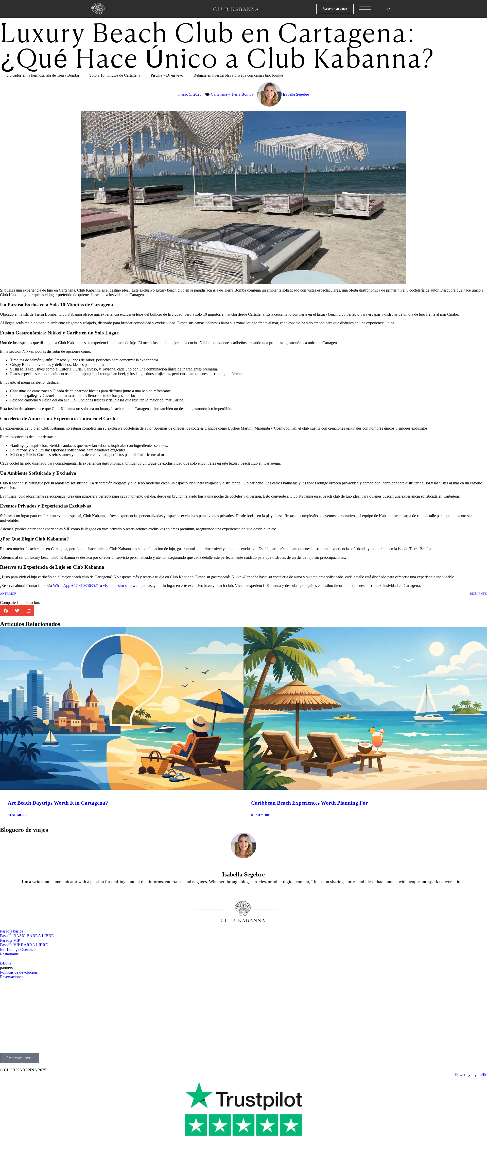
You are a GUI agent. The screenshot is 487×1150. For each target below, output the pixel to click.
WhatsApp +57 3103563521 (76, 585)
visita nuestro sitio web (122, 585)
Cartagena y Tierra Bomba (232, 94)
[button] (5, 610)
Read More (17, 815)
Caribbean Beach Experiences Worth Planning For (309, 803)
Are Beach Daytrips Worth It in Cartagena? (58, 803)
